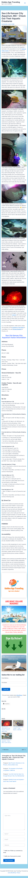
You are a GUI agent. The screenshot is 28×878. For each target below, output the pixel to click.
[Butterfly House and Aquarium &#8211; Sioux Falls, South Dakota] (7, 736)
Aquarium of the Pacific (18, 327)
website (14, 315)
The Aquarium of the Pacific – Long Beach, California (18, 728)
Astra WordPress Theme (14, 872)
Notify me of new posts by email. (13, 856)
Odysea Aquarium (17, 329)
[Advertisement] (14, 804)
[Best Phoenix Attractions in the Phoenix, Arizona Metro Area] (7, 723)
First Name (4, 682)
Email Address (5, 678)
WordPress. (19, 695)
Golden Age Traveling (10, 2)
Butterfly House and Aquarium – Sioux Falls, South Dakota (6, 741)
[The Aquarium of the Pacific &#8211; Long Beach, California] (18, 723)
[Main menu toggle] (25, 3)
